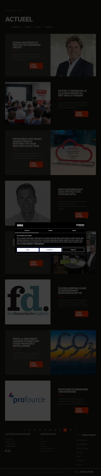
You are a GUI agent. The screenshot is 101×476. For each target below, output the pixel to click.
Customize (50, 250)
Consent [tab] (26, 230)
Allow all (73, 250)
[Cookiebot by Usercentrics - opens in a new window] (77, 225)
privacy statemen (27, 243)
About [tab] (74, 230)
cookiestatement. (39, 243)
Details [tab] (50, 230)
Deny (27, 250)
